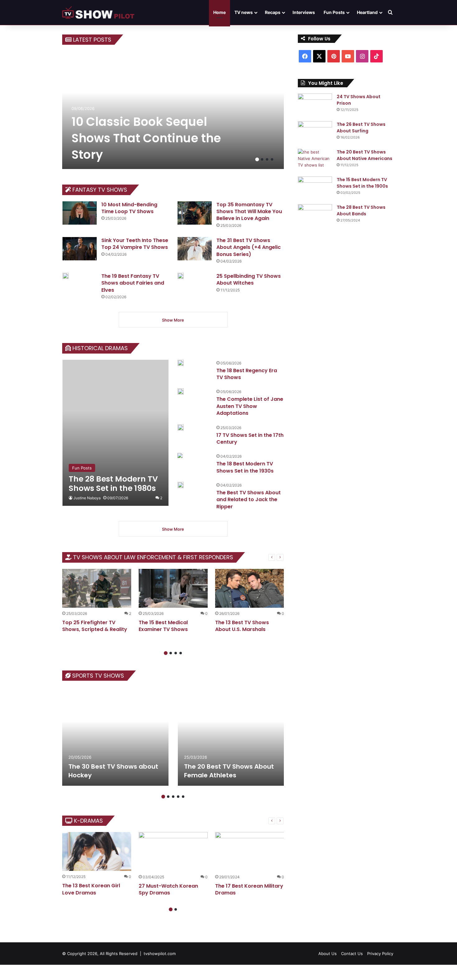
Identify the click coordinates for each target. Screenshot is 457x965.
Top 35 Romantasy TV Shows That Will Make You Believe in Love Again (249, 211)
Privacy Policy (380, 953)
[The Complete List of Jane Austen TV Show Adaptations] (181, 391)
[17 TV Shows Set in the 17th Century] (181, 427)
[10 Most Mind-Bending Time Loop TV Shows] (79, 213)
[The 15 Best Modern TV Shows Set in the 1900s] (315, 188)
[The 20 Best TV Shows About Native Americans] (315, 160)
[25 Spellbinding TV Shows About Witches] (181, 276)
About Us (327, 953)
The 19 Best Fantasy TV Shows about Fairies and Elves (132, 283)
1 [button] (257, 159)
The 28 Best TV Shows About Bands (361, 210)
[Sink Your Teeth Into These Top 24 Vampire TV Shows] (79, 248)
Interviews (304, 12)
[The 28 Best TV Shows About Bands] (315, 215)
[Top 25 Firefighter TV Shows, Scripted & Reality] (96, 588)
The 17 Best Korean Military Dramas (249, 889)
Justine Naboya (87, 498)
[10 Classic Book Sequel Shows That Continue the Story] (173, 110)
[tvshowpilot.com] (98, 12)
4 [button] (272, 159)
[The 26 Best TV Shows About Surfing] (315, 132)
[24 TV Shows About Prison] (315, 105)
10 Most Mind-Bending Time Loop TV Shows (129, 208)
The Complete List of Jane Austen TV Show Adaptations (249, 406)
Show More (173, 320)
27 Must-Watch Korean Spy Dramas (168, 889)
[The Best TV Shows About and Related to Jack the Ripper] (181, 485)
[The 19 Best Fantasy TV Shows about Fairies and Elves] (65, 276)
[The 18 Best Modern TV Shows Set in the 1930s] (180, 456)
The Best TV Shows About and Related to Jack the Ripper (248, 499)
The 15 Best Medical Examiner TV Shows (163, 626)
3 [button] (267, 159)
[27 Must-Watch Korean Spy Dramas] (173, 851)
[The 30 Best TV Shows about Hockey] (115, 736)
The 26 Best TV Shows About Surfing (361, 127)
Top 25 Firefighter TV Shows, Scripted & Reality (94, 626)
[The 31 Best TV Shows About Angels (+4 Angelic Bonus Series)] (195, 248)
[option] (173, 110)
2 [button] (262, 159)
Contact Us (352, 953)
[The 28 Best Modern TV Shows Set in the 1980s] (115, 433)
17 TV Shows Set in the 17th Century (250, 439)
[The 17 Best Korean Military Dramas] (249, 851)
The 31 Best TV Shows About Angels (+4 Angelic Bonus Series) (248, 247)
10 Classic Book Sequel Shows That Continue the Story (146, 138)
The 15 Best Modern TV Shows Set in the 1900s (362, 182)
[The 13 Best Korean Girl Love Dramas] (96, 851)
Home (219, 12)
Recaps (272, 12)
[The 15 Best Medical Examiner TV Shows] (173, 588)
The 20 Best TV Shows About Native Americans (364, 155)
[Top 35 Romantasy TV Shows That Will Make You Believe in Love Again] (195, 213)
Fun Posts (334, 12)
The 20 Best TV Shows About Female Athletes (229, 771)
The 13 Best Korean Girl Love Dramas (91, 889)
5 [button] (183, 796)
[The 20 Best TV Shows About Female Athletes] (231, 736)
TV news (243, 12)
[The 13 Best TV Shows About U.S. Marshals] (249, 588)
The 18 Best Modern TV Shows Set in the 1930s (245, 467)
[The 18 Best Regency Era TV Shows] (181, 363)
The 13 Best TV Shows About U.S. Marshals (242, 626)
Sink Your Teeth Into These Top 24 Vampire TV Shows (134, 244)
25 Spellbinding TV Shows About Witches (248, 279)
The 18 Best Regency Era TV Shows (246, 374)
